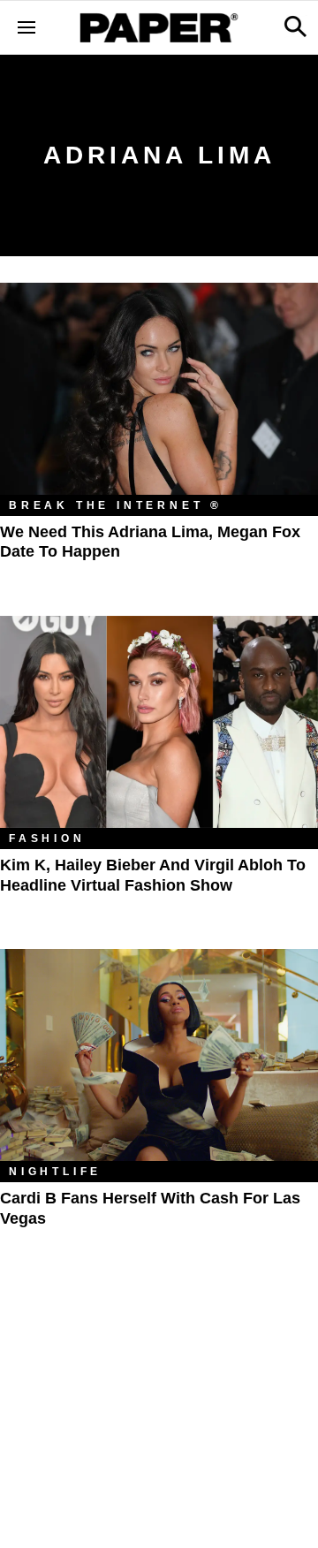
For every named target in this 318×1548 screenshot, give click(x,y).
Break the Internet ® (116, 505)
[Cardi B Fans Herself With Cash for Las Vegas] (159, 1055)
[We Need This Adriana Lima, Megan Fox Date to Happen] (159, 389)
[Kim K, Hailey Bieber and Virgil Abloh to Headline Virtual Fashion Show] (159, 722)
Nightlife (55, 1171)
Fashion (47, 838)
